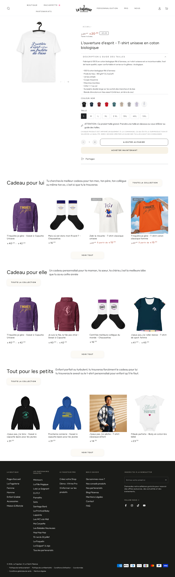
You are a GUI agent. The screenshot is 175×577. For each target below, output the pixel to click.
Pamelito (37, 497)
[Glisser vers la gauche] (61, 81)
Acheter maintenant (124, 150)
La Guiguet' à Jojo (41, 545)
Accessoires (12, 501)
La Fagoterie (13, 483)
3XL (126, 117)
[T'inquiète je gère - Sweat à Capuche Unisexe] (25, 215)
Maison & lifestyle (15, 505)
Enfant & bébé (13, 496)
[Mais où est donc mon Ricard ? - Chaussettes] (67, 215)
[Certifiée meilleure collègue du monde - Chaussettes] (108, 314)
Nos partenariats (94, 488)
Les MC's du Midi (41, 519)
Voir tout (88, 255)
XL (107, 117)
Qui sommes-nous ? (95, 479)
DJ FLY (36, 493)
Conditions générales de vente (20, 571)
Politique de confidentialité (42, 568)
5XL (145, 117)
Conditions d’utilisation (62, 568)
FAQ (88, 505)
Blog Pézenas (92, 492)
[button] (8, 8)
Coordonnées (78, 568)
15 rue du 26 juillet (41, 537)
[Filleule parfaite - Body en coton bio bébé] (149, 413)
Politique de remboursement (19, 568)
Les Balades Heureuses (44, 528)
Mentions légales (40, 571)
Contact (90, 501)
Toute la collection (145, 183)
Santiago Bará (40, 506)
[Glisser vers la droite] (68, 81)
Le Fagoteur (17, 564)
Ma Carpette (39, 523)
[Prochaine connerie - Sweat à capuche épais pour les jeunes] (67, 413)
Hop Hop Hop (39, 532)
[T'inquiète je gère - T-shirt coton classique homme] (149, 215)
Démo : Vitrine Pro (68, 483)
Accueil (86, 27)
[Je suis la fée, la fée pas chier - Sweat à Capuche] (67, 314)
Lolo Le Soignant (41, 488)
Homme (11, 492)
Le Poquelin (38, 541)
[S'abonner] (166, 480)
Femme (10, 488)
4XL (136, 117)
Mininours (38, 479)
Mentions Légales (94, 496)
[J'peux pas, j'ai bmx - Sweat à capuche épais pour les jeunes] (25, 413)
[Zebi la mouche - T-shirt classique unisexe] (108, 215)
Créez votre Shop (68, 479)
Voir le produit (25, 234)
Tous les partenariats (43, 550)
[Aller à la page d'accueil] (84, 8)
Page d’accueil (14, 479)
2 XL (116, 117)
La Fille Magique (40, 484)
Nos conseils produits (96, 483)
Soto (35, 502)
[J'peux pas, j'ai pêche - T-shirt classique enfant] (108, 413)
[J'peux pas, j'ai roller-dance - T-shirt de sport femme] (149, 314)
